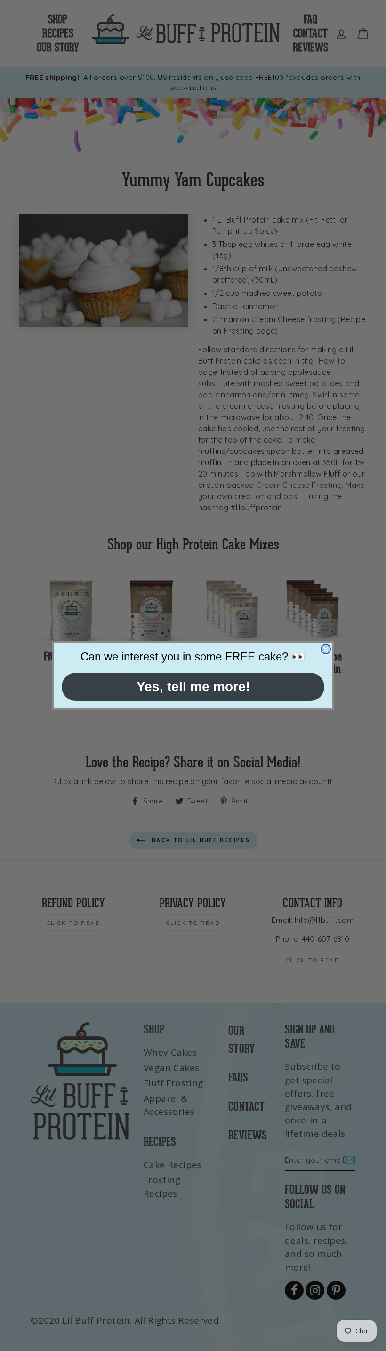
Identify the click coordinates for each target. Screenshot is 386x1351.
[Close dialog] (325, 649)
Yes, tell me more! (193, 686)
